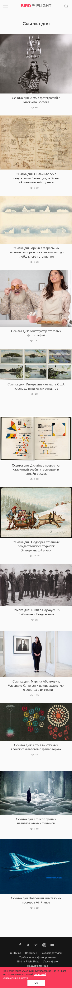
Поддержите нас (37, 965)
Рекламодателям (51, 952)
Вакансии (31, 952)
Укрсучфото (50, 961)
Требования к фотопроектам (37, 957)
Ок (36, 982)
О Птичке (16, 952)
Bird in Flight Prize (28, 961)
